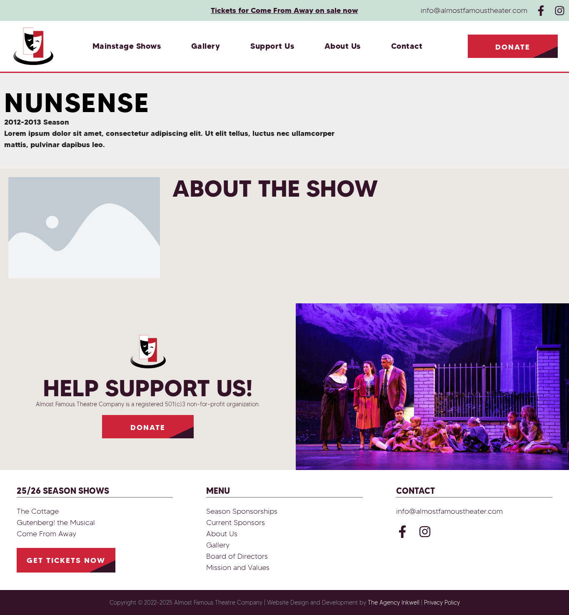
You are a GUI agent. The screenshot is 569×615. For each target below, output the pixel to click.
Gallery (205, 46)
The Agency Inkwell (393, 602)
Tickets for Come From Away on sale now (284, 10)
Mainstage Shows (126, 46)
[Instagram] (559, 10)
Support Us (272, 46)
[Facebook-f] (541, 10)
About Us (342, 46)
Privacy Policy (442, 602)
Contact (407, 46)
